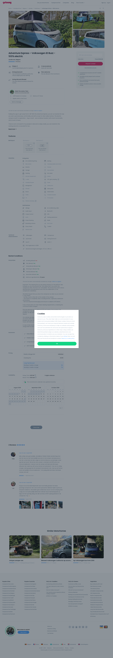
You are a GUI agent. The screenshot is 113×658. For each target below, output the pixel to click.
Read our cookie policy (68, 338)
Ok (57, 343)
